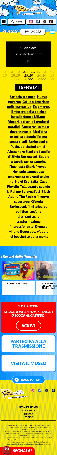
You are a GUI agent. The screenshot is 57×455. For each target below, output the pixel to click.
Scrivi (28, 325)
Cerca (19, 21)
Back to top (30, 379)
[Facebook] (38, 21)
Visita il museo (28, 363)
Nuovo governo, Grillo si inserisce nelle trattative (28, 102)
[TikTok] (51, 21)
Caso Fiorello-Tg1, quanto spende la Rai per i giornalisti (28, 187)
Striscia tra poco (22, 97)
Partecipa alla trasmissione (28, 344)
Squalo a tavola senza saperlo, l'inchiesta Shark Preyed (29, 162)
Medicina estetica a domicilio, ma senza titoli (28, 137)
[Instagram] (31, 21)
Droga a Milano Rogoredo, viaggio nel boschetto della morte (29, 231)
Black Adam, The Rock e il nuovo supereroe (29, 196)
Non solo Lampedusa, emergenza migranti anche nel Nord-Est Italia (28, 177)
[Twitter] (44, 21)
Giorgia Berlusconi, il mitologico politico (28, 206)
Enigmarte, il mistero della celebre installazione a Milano (30, 112)
